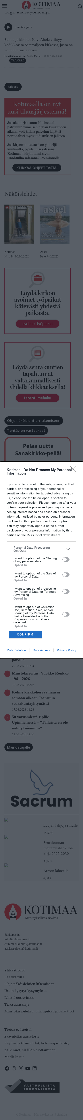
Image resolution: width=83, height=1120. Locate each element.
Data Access (41, 650)
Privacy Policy (66, 650)
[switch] (65, 559)
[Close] (74, 470)
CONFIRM (25, 634)
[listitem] (41, 549)
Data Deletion (16, 650)
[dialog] (41, 560)
